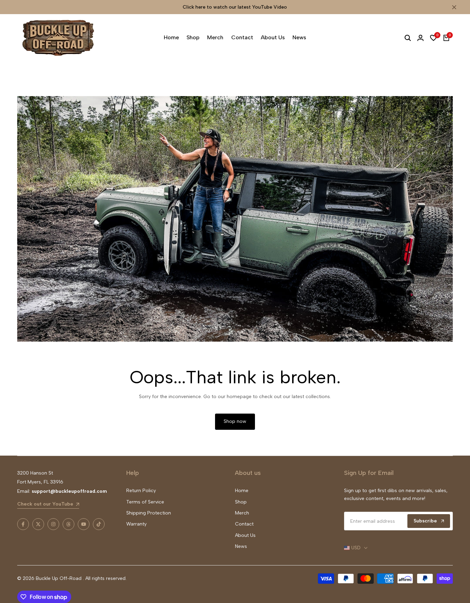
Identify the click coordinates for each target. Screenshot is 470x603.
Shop (241, 502)
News (241, 546)
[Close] (452, 7)
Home (241, 490)
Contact (244, 524)
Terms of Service (145, 502)
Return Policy (141, 490)
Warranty (136, 524)
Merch (242, 513)
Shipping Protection (148, 513)
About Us (245, 535)
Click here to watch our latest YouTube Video (235, 7)
